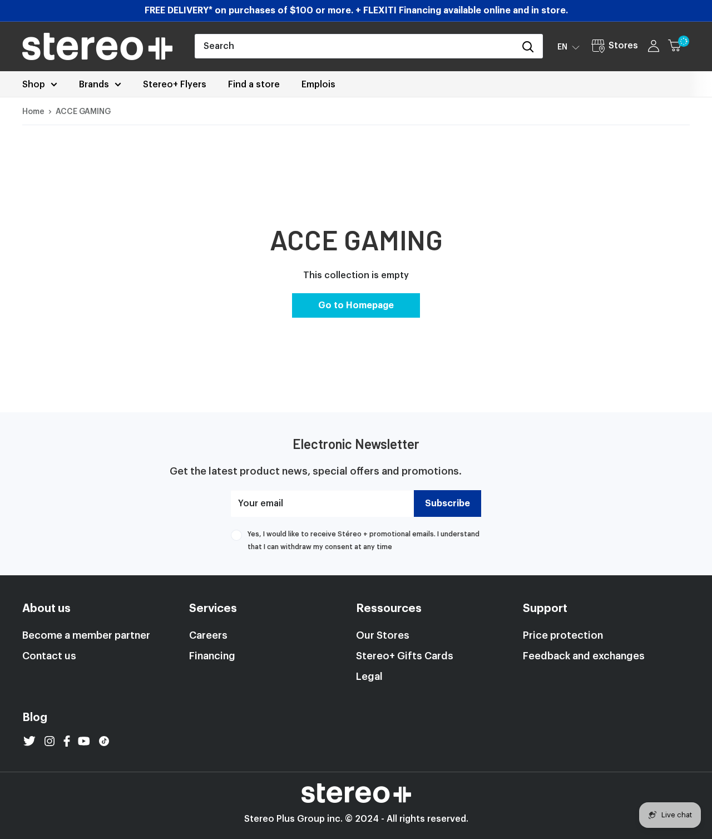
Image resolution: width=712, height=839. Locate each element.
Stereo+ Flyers (174, 84)
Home (33, 112)
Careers (208, 635)
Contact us (49, 656)
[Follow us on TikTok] (104, 741)
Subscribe (447, 503)
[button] (568, 47)
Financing (212, 656)
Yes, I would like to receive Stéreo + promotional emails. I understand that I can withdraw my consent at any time (363, 540)
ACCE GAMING (83, 112)
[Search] (528, 46)
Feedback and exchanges (584, 656)
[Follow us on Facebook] (66, 741)
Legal (369, 677)
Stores (623, 45)
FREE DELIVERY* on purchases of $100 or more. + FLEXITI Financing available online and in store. (356, 10)
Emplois (318, 84)
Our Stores (382, 635)
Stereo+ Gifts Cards (404, 656)
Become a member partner (86, 635)
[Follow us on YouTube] (84, 741)
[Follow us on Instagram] (49, 741)
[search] (355, 46)
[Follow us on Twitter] (29, 741)
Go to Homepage (356, 305)
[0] (679, 46)
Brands (94, 84)
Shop (33, 84)
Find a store (254, 84)
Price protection (563, 635)
